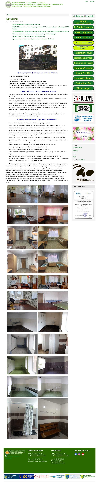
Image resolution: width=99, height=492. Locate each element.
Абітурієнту (30, 10)
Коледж (8, 10)
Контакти (68, 10)
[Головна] (35, 7)
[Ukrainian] (78, 16)
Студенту (55, 10)
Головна (9, 15)
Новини (18, 10)
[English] (88, 16)
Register (92, 1)
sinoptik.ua (82, 159)
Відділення (43, 10)
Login (86, 1)
